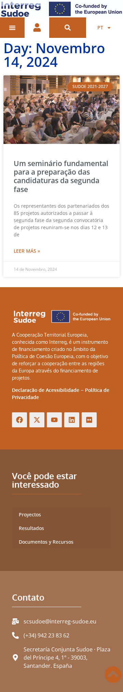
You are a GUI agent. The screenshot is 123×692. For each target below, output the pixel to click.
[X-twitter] (36, 419)
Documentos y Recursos (46, 542)
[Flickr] (89, 419)
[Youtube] (54, 419)
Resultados (31, 528)
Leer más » (27, 251)
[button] (67, 27)
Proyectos (30, 514)
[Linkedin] (71, 419)
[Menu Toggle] (12, 27)
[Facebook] (19, 419)
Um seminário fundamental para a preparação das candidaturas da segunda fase (61, 176)
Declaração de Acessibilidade (45, 390)
